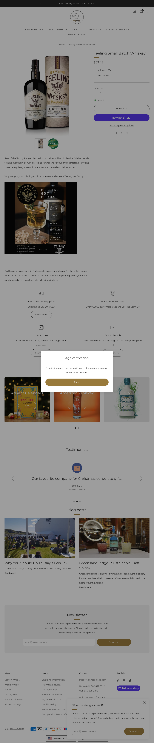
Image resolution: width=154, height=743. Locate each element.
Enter (77, 382)
